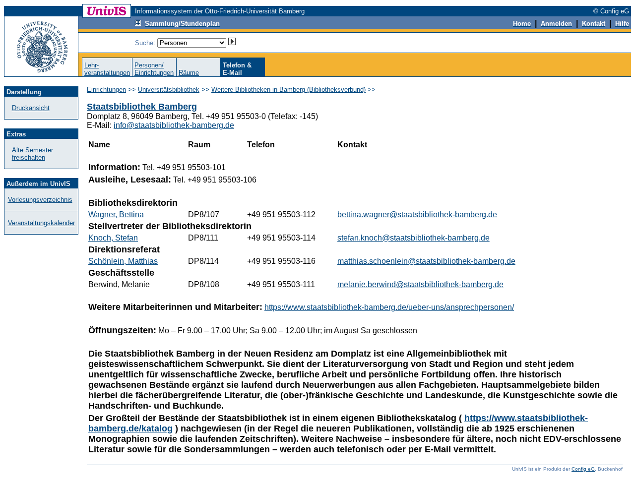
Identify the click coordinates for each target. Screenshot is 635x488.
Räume (189, 72)
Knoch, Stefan (113, 238)
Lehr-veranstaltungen (107, 68)
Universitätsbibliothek (168, 89)
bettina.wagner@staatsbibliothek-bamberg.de (417, 214)
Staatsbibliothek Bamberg (142, 107)
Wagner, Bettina (116, 214)
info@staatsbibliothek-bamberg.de (174, 125)
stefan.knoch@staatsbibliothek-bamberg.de (413, 238)
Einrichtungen (106, 89)
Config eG (583, 469)
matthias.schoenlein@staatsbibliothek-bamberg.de (426, 261)
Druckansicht (31, 108)
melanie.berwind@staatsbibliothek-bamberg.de (420, 284)
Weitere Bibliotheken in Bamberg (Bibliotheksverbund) (288, 89)
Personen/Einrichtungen (154, 68)
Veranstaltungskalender (41, 223)
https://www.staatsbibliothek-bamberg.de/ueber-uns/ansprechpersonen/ (389, 307)
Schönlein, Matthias (123, 261)
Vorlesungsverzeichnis (40, 199)
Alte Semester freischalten (32, 153)
